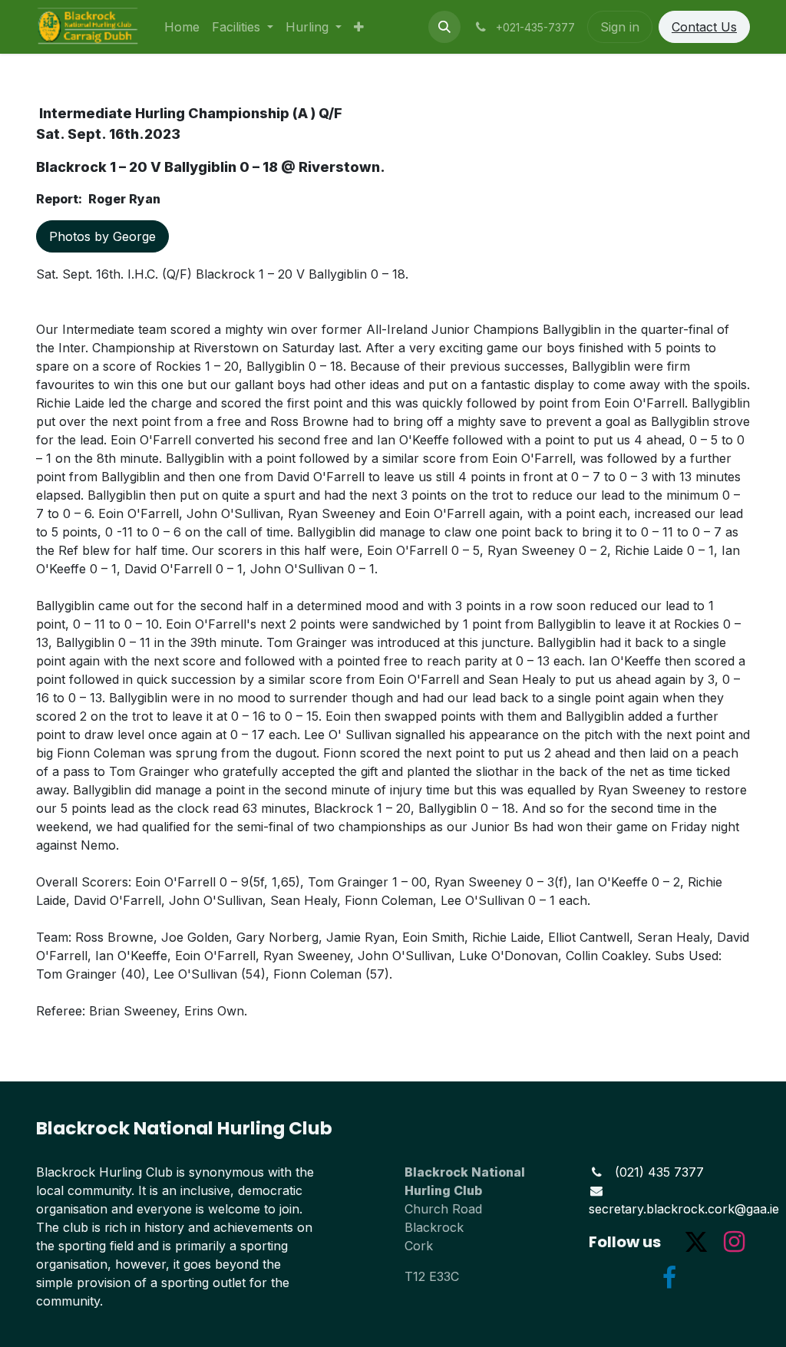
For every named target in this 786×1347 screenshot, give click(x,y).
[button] (444, 27)
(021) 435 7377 (659, 1172)
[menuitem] (182, 27)
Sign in (619, 27)
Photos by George (102, 236)
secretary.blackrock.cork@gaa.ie (684, 1209)
